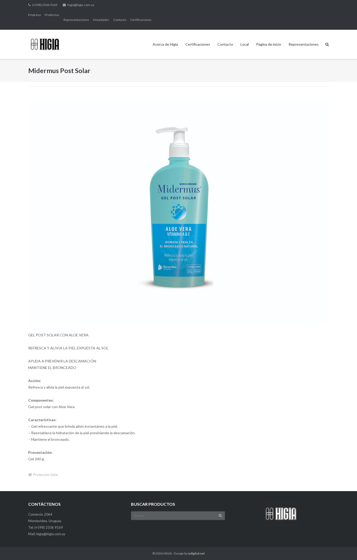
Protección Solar (45, 475)
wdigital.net (196, 553)
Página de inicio (268, 44)
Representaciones (76, 20)
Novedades (101, 20)
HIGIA (167, 553)
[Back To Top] (344, 547)
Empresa (34, 15)
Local (244, 44)
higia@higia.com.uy (80, 5)
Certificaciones (141, 20)
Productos (52, 15)
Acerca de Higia (165, 44)
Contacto (119, 20)
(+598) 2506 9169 (44, 5)
